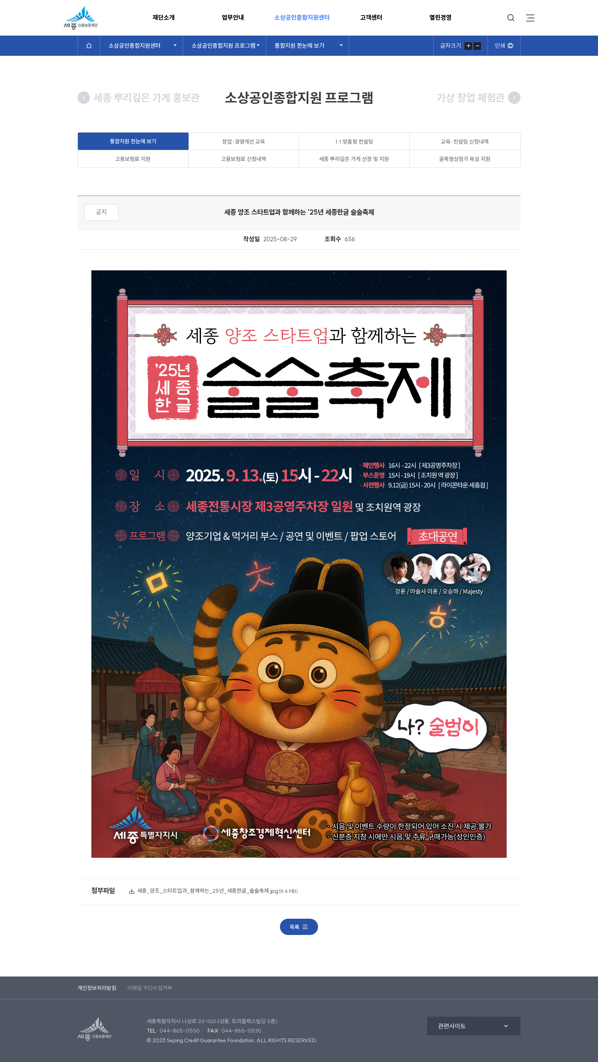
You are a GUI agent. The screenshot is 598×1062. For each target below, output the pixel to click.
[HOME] (89, 46)
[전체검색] (511, 18)
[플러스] (468, 46)
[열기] (530, 18)
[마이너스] (477, 46)
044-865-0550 (180, 1030)
